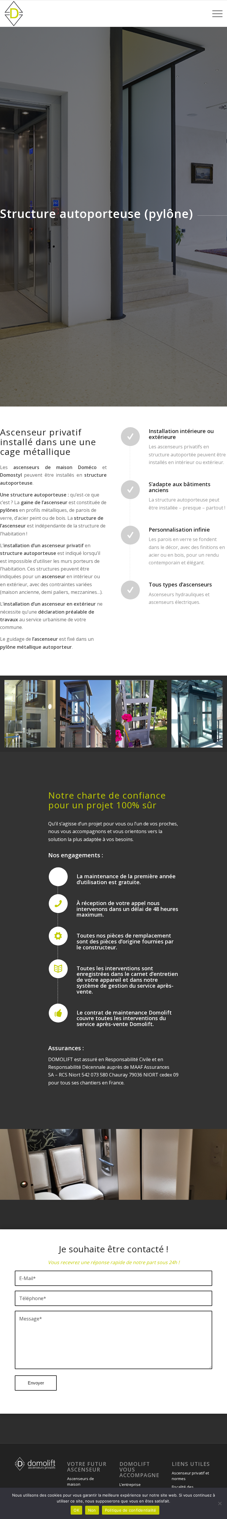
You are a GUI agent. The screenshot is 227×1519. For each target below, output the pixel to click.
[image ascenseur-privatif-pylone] (88, 716)
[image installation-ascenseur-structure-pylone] (199, 716)
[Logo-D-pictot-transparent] (13, 13)
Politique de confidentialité (130, 1510)
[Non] (220, 1503)
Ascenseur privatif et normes (190, 1475)
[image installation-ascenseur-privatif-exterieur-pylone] (143, 716)
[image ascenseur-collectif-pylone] (32, 716)
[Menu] (214, 13)
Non (92, 1510)
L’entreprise (130, 1484)
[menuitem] (214, 13)
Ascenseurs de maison (80, 1481)
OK (76, 1510)
